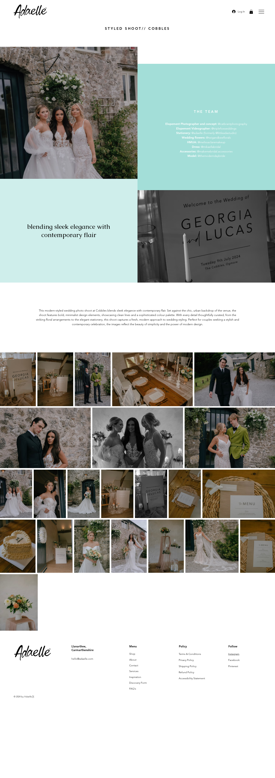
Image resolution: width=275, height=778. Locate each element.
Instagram (233, 653)
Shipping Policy (187, 666)
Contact (133, 665)
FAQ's (132, 688)
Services (133, 671)
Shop (132, 653)
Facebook (234, 660)
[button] (251, 11)
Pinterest (233, 666)
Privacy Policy (186, 660)
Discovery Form (138, 682)
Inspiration (135, 677)
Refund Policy (186, 672)
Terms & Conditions (190, 653)
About (132, 659)
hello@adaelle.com (82, 658)
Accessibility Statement (192, 678)
